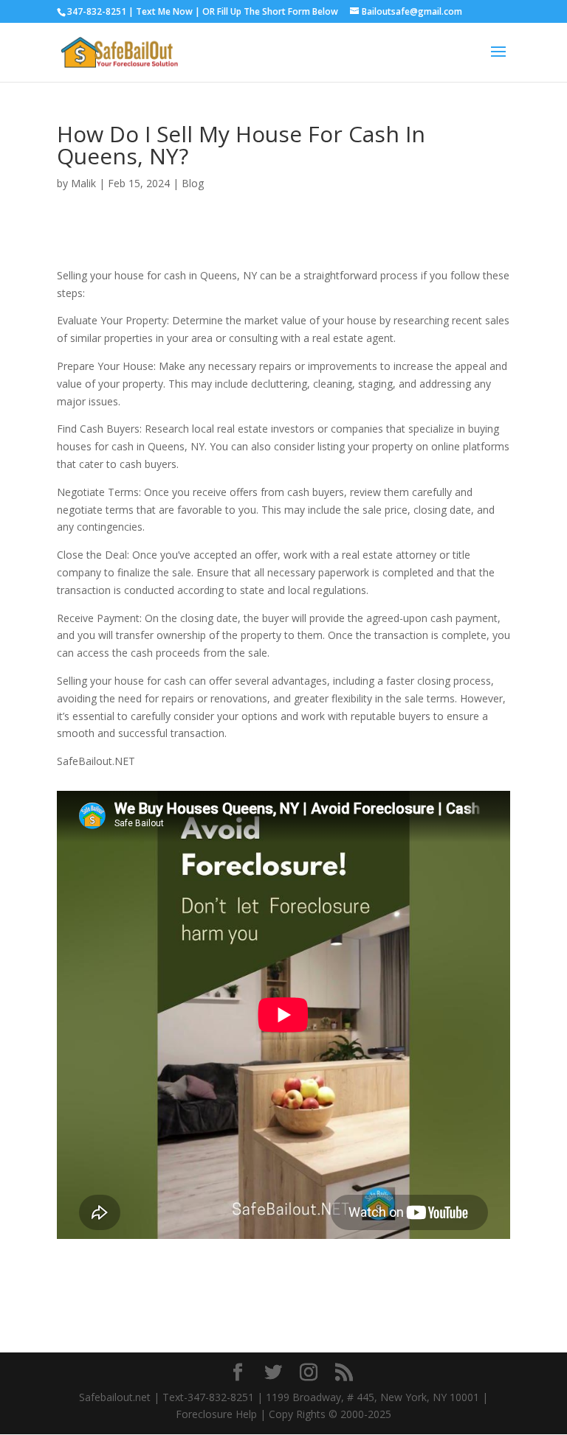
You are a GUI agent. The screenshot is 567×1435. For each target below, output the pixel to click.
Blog (193, 183)
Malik (83, 183)
